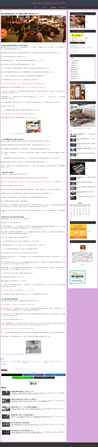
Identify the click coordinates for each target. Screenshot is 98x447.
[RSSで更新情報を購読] (36, 384)
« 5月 (71, 218)
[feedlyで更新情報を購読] (34, 384)
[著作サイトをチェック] (31, 384)
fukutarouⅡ (83, 251)
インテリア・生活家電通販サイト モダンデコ (19, 133)
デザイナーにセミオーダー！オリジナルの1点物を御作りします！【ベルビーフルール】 (19, 354)
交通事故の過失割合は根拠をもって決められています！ (31, 361)
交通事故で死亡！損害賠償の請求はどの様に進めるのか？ (53, 361)
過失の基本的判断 (4, 370)
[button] (44, 378)
